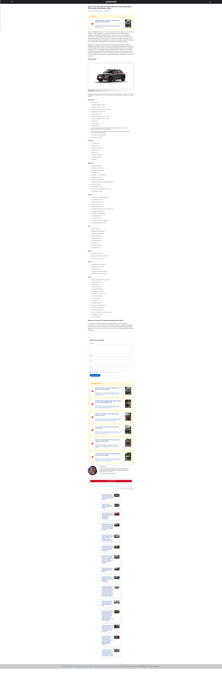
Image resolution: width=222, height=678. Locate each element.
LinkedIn (114, 473)
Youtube (116, 666)
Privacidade (129, 488)
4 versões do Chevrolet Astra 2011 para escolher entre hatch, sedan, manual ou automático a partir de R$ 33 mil (108, 497)
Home (118, 488)
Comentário (92, 343)
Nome (91, 355)
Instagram (109, 473)
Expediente (78, 666)
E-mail (91, 361)
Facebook (100, 666)
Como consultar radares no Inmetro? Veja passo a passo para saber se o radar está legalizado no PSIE (107, 603)
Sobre (121, 488)
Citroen (100, 10)
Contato (104, 473)
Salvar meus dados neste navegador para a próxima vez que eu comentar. (104, 372)
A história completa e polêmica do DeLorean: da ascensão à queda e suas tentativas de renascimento (107, 579)
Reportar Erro (124, 488)
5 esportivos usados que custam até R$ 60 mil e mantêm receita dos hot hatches (107, 569)
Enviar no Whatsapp (111, 481)
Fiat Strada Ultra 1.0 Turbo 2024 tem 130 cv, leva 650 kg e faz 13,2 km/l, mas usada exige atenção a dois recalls (108, 548)
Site (90, 366)
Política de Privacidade (87, 666)
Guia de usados (68, 666)
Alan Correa (95, 10)
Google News (110, 666)
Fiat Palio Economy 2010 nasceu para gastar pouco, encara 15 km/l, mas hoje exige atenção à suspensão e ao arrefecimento (108, 515)
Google (104, 666)
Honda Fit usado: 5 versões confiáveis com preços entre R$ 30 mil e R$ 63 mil (107, 506)
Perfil (100, 473)
